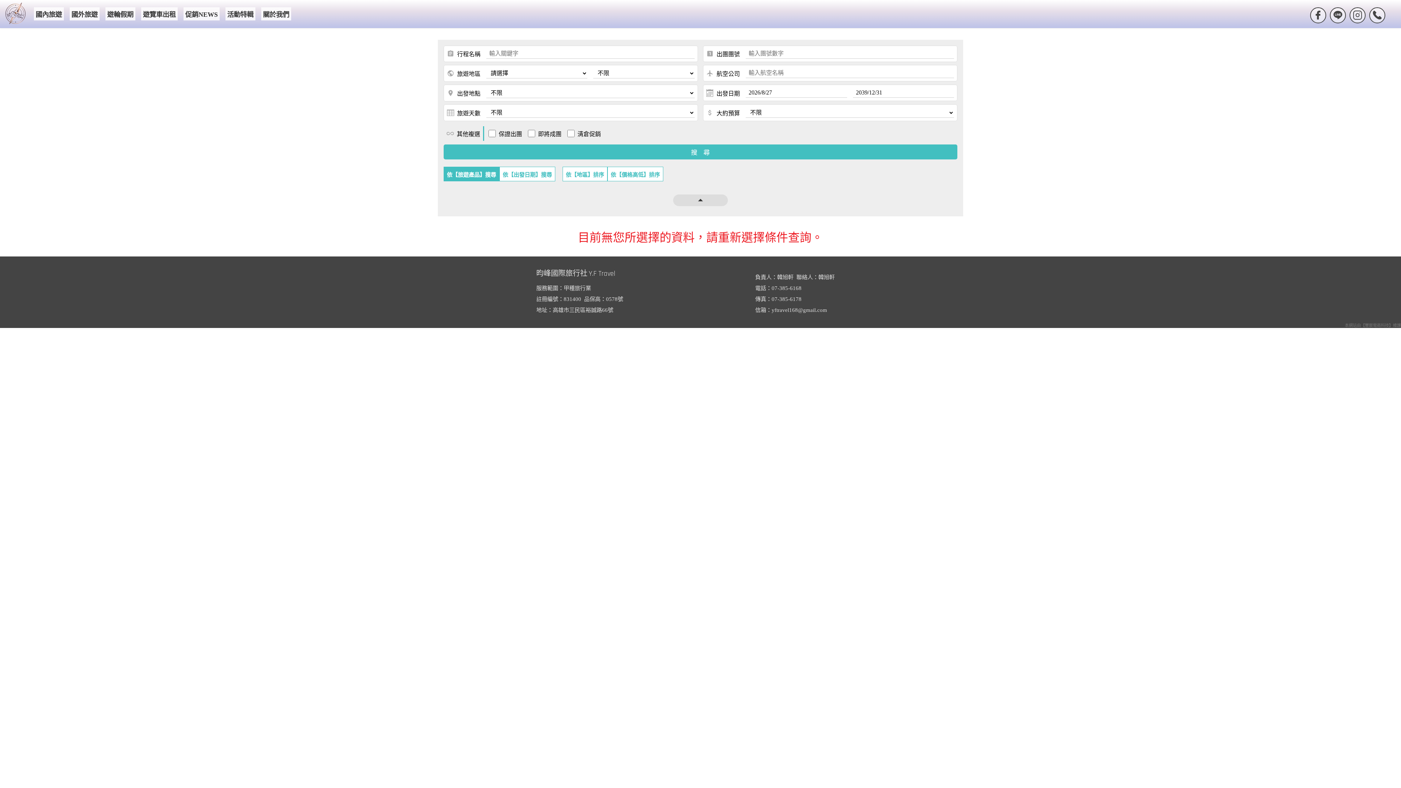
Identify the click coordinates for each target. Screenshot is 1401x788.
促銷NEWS (201, 14)
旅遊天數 (468, 113)
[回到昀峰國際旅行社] (15, 14)
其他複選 (463, 133)
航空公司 (723, 73)
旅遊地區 (463, 73)
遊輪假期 (120, 14)
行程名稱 (463, 53)
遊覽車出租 (159, 14)
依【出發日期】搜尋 (527, 174)
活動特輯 (240, 14)
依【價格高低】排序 (635, 174)
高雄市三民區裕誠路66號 (583, 310)
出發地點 (463, 93)
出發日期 (728, 93)
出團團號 (723, 53)
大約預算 (723, 112)
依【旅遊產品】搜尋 (471, 174)
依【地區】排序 (585, 174)
